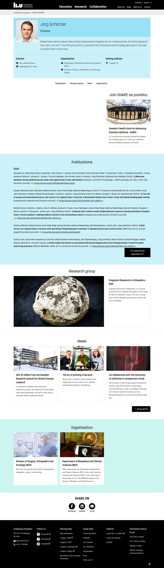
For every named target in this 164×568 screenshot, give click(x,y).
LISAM (109, 542)
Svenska (138, 3)
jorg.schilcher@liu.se (27, 63)
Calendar (86, 537)
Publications (60, 83)
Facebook (44, 534)
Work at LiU (138, 7)
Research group (76, 83)
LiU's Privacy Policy (137, 541)
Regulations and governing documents (70, 557)
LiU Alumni (88, 542)
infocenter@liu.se (22, 540)
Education (65, 7)
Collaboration (98, 7)
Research (81, 7)
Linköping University (22, 13)
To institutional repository (137, 252)
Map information (66, 533)
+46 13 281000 (21, 544)
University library (89, 533)
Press (85, 555)
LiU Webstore (88, 546)
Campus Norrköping (68, 546)
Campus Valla (65, 537)
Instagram (45, 539)
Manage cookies (136, 545)
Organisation (101, 83)
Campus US (64, 542)
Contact (147, 7)
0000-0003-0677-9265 (28, 66)
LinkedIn (44, 543)
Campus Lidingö (66, 551)
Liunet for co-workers (114, 533)
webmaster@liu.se (137, 553)
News (129, 7)
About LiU (121, 7)
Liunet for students (113, 537)
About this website (137, 536)
